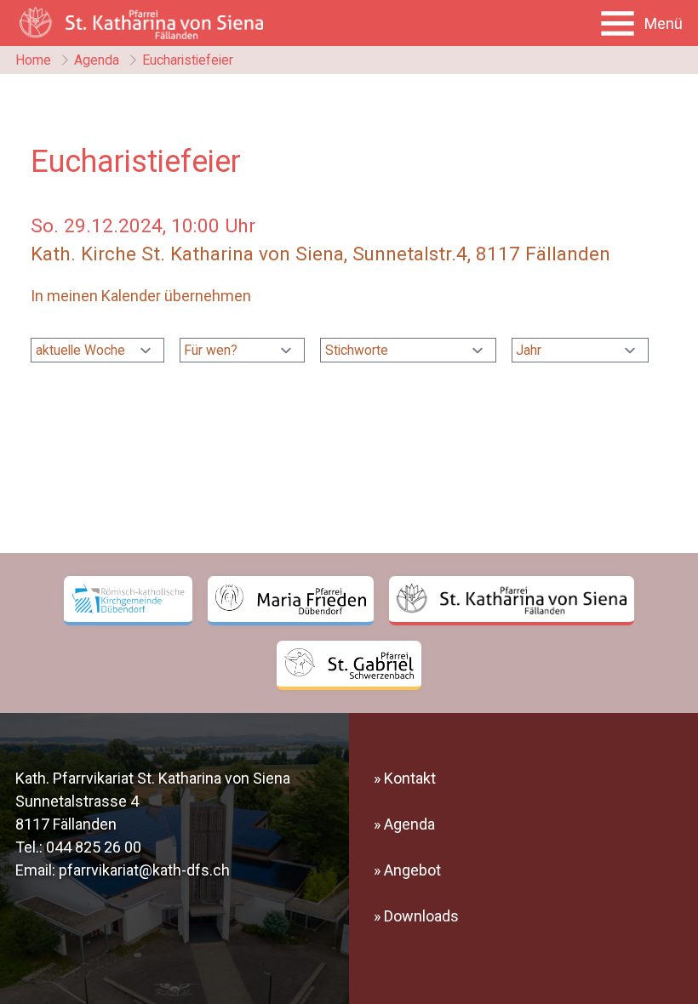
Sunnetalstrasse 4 (77, 801)
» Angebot (407, 870)
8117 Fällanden (66, 824)
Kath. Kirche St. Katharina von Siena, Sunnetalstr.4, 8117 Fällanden (320, 253)
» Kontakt (405, 778)
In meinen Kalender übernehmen (141, 296)
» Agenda (404, 824)
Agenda (96, 60)
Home (33, 60)
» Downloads (416, 916)
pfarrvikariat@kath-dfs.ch (144, 870)
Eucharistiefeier (187, 60)
